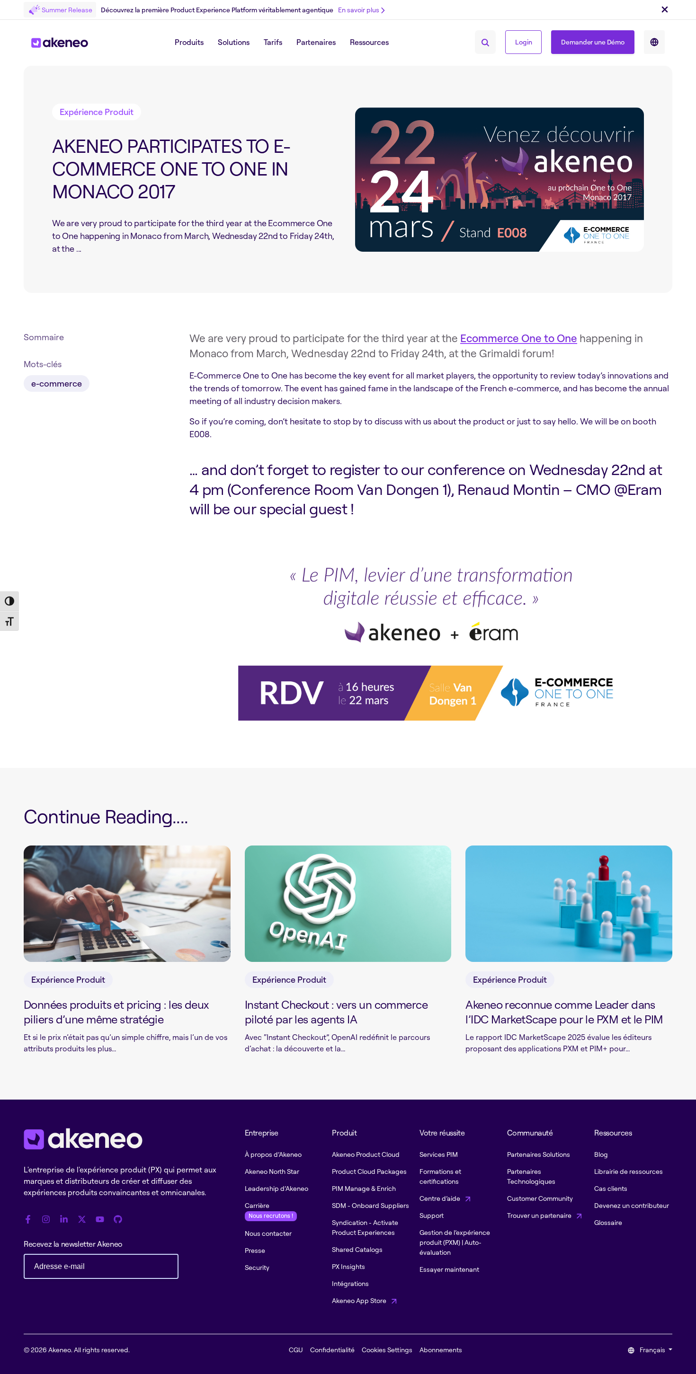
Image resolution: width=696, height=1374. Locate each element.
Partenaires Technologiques (531, 1176)
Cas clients (610, 1188)
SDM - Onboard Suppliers (370, 1205)
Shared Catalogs (357, 1249)
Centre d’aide (440, 1198)
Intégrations (350, 1283)
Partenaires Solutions (538, 1154)
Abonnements (440, 1350)
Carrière (269, 1210)
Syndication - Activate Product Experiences (365, 1227)
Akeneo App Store (360, 1300)
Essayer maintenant (449, 1269)
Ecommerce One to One (518, 338)
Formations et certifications (440, 1176)
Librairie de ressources (628, 1171)
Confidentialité (332, 1350)
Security (257, 1267)
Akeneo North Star (272, 1171)
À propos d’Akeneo (273, 1154)
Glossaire (608, 1222)
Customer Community (540, 1198)
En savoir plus (358, 10)
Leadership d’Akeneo (276, 1188)
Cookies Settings (387, 1350)
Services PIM (438, 1154)
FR (654, 42)
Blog (601, 1154)
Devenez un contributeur (631, 1205)
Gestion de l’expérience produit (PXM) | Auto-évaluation (454, 1242)
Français (652, 1350)
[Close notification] (664, 10)
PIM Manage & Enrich (364, 1188)
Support (431, 1215)
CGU (296, 1350)
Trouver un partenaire (540, 1215)
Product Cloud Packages (369, 1171)
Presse (255, 1250)
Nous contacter (268, 1233)
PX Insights (348, 1266)
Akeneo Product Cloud (366, 1154)
